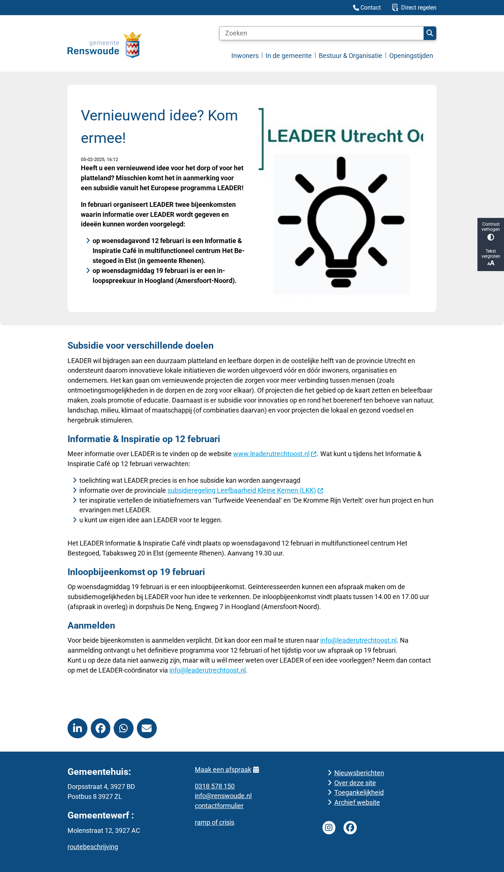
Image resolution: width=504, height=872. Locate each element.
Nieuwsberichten (359, 773)
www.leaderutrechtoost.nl (271, 454)
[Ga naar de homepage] (104, 45)
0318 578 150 (215, 786)
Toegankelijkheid (359, 792)
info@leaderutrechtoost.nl (358, 640)
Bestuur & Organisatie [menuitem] (350, 55)
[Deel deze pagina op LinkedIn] (77, 728)
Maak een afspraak (223, 769)
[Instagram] (329, 827)
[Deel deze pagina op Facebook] (101, 728)
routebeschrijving (93, 847)
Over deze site (355, 783)
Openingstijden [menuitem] (411, 55)
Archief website (357, 802)
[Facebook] (350, 827)
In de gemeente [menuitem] (289, 55)
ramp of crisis (214, 822)
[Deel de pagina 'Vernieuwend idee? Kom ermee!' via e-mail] (147, 728)
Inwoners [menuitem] (245, 55)
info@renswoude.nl (223, 796)
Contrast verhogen (490, 227)
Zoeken (430, 33)
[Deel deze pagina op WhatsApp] (124, 728)
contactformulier (219, 806)
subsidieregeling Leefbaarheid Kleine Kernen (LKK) (242, 490)
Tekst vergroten (490, 254)
